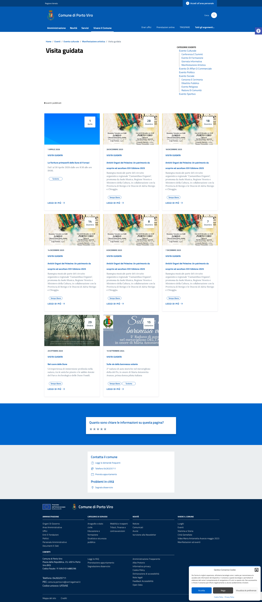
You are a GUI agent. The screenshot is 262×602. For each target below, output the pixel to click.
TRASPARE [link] (185, 27)
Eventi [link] (181, 527)
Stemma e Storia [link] (185, 531)
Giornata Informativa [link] (191, 61)
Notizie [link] (136, 523)
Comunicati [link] (138, 527)
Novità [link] (73, 28)
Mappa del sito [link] (49, 598)
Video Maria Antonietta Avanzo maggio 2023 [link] (198, 538)
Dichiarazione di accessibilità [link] (146, 573)
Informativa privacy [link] (142, 566)
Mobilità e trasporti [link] (119, 523)
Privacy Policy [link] (229, 597)
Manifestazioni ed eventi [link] (189, 542)
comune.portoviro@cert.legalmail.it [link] (64, 582)
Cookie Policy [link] (218, 597)
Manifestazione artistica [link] (193, 65)
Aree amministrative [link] (52, 527)
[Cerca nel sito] (214, 15)
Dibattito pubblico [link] (190, 83)
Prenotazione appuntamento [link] (101, 562)
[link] (258, 30)
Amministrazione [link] (56, 28)
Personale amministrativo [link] (55, 542)
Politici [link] (46, 538)
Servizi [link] (85, 28)
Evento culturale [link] (187, 51)
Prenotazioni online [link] (166, 27)
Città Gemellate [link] (185, 534)
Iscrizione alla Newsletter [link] (144, 534)
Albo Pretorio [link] (139, 562)
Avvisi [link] (135, 531)
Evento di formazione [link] (192, 58)
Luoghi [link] (181, 523)
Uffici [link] (45, 531)
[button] (256, 569)
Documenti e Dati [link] (51, 545)
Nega (223, 590)
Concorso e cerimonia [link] (192, 79)
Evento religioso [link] (189, 87)
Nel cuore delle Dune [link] (57, 364)
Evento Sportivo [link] (187, 94)
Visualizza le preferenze (246, 590)
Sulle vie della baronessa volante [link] (122, 364)
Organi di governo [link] (51, 523)
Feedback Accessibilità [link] (143, 581)
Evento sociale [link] (186, 76)
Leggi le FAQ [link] (93, 559)
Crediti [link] (64, 598)
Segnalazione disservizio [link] (99, 566)
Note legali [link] (138, 577)
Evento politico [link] (187, 72)
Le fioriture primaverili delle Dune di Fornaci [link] (68, 162)
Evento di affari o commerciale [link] (195, 68)
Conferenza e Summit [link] (192, 54)
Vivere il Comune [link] (102, 28)
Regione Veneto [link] (51, 3)
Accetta (201, 590)
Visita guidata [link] (55, 155)
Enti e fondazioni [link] (51, 534)
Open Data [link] (137, 584)
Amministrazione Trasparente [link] (146, 559)
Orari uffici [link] (146, 27)
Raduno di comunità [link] (191, 90)
